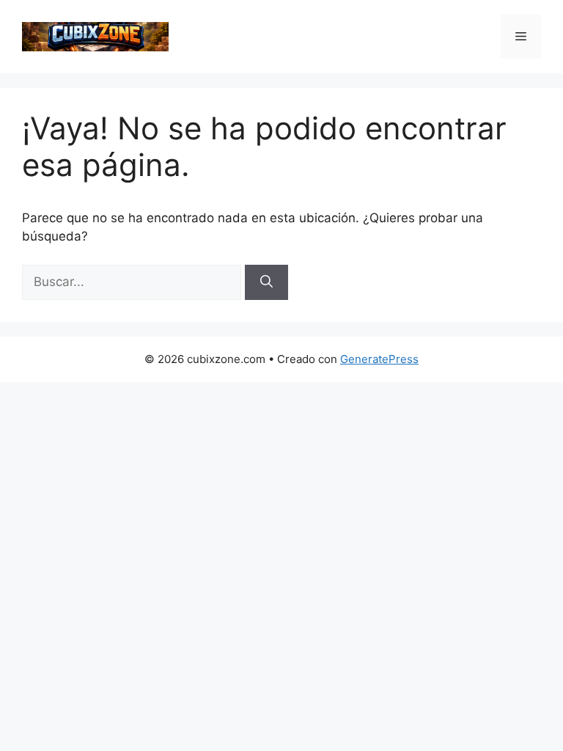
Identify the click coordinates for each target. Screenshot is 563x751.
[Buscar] (266, 282)
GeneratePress (379, 359)
